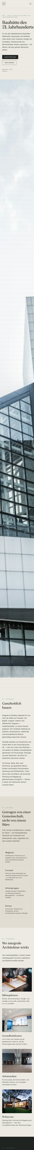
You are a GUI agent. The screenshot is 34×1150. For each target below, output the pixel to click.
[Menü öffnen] (30, 3)
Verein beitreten (9, 62)
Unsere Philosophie (10, 57)
